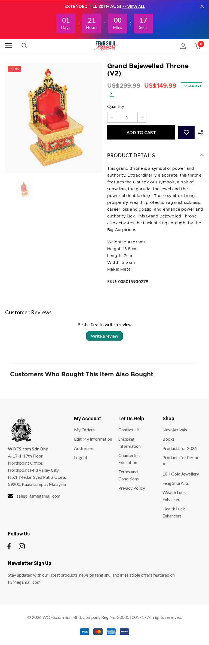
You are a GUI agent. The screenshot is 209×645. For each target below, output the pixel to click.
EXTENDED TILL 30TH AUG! (93, 6)
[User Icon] (183, 46)
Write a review (104, 335)
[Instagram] (22, 546)
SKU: (127, 281)
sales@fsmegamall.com (38, 495)
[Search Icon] (29, 46)
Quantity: (116, 106)
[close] (202, 6)
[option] (53, 118)
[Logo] (105, 45)
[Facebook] (9, 546)
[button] (186, 132)
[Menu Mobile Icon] (8, 46)
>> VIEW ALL (133, 6)
